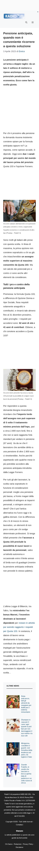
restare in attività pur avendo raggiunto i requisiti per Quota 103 (19, 627)
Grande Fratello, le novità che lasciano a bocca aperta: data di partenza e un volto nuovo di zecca (26, 774)
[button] (26, 22)
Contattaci (19, 825)
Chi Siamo (8, 844)
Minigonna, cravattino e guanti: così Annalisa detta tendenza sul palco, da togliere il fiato (26, 750)
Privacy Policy (28, 844)
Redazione (17, 844)
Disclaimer (19, 847)
